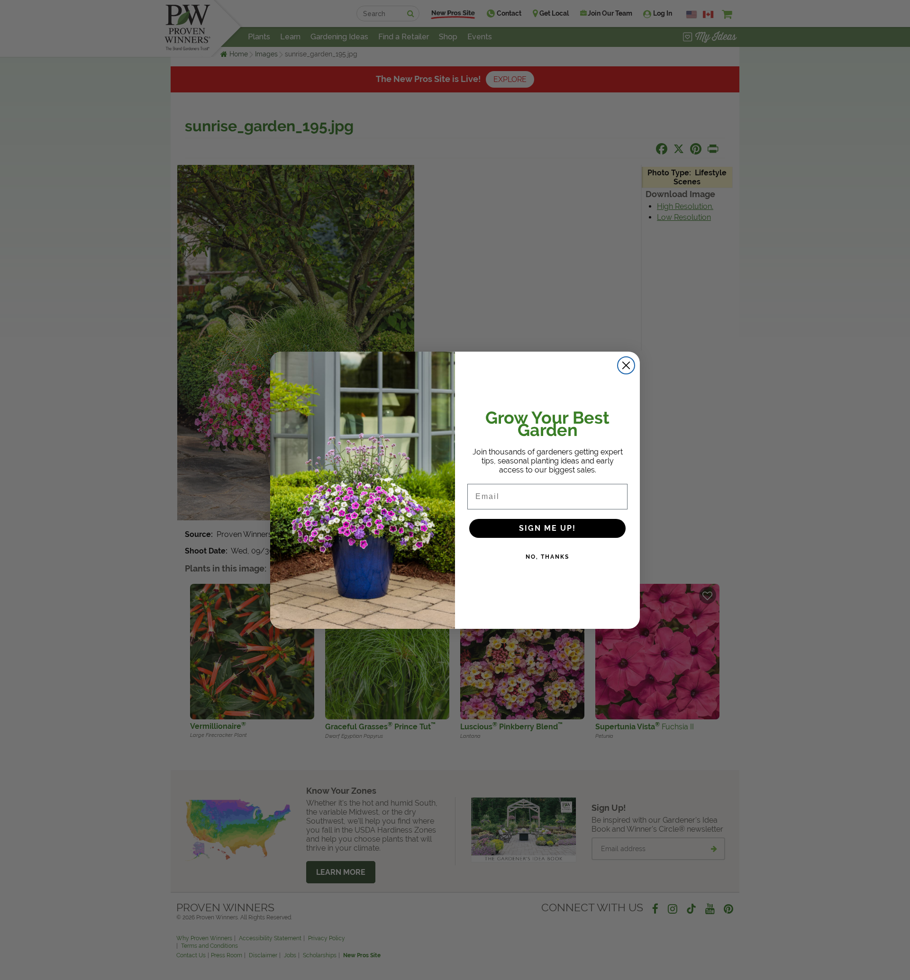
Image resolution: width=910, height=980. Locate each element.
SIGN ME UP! (547, 528)
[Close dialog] (626, 365)
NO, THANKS (547, 557)
